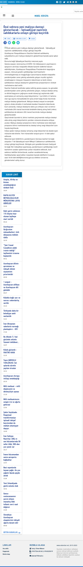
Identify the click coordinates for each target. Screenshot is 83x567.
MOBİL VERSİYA (41, 16)
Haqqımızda (11, 2)
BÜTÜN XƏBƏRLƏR (10, 532)
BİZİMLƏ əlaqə (20, 2)
